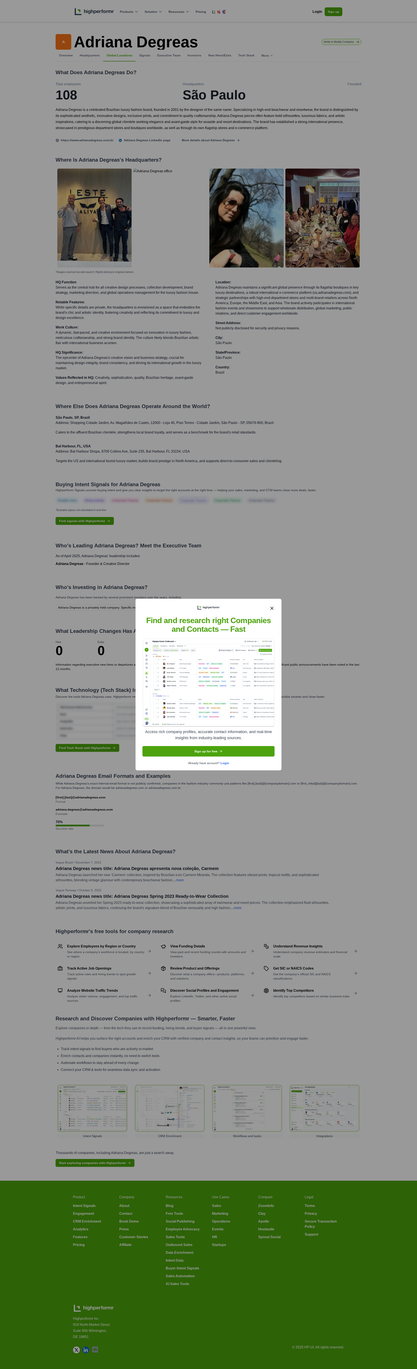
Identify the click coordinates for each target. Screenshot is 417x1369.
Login (224, 763)
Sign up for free (205, 751)
